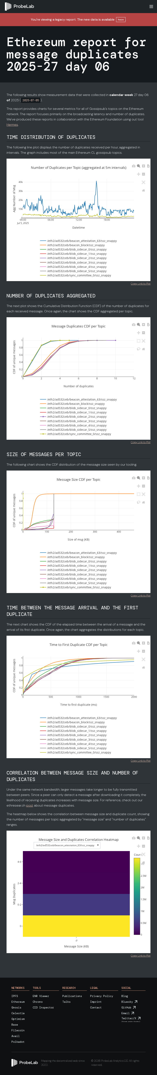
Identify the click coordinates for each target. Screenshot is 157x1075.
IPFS (14, 996)
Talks (66, 1002)
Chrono (38, 1002)
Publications (72, 996)
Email (125, 1013)
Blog (124, 996)
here (121, 19)
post (29, 805)
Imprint (96, 1002)
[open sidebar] (151, 6)
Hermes (12, 124)
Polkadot (18, 1042)
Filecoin (18, 1030)
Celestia (18, 1013)
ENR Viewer (41, 996)
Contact (96, 1007)
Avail (15, 1036)
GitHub (126, 1007)
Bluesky (127, 1002)
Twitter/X (128, 1018)
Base (14, 1024)
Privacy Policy (101, 996)
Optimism (18, 1019)
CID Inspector (43, 1007)
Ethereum (18, 1002)
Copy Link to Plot (140, 283)
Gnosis (16, 1007)
